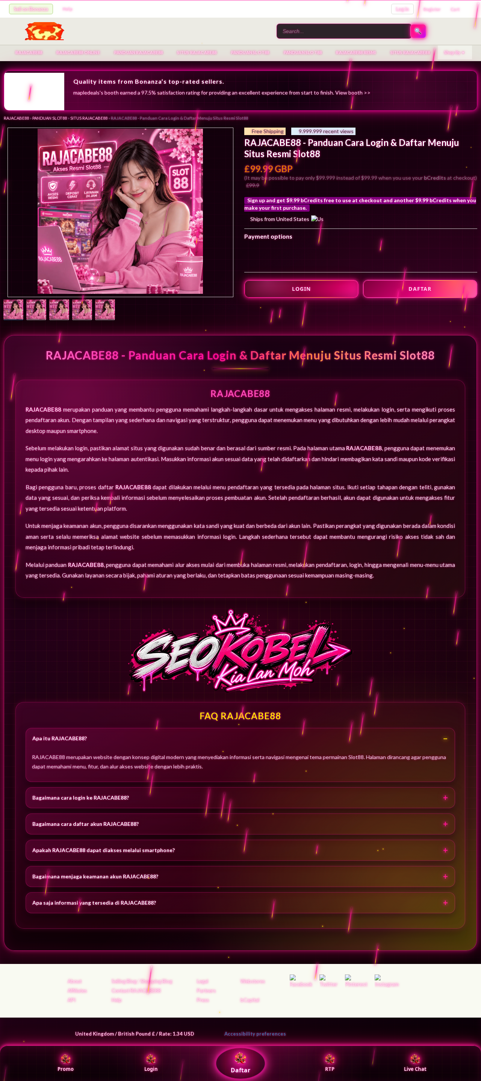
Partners (206, 991)
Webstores (252, 981)
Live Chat (415, 1069)
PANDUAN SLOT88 (250, 52)
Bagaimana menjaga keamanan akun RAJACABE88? (95, 876)
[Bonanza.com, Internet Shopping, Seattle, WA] (363, 1032)
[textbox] (344, 31)
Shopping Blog (156, 981)
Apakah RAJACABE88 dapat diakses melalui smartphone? (103, 850)
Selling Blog (124, 981)
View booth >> (353, 92)
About (75, 981)
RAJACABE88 (28, 52)
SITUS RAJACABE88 (196, 52)
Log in (402, 9)
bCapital (249, 1000)
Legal (202, 981)
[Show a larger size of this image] (13, 310)
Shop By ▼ (455, 52)
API (72, 1000)
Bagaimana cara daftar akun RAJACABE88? (85, 824)
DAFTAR (419, 288)
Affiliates (77, 991)
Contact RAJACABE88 (136, 991)
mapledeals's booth (96, 92)
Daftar (240, 1070)
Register (432, 9)
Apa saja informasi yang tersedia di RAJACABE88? (94, 902)
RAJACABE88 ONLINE (78, 52)
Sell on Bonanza (31, 9)
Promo (65, 1069)
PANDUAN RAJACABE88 (138, 52)
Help (67, 8)
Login (151, 1069)
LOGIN (301, 288)
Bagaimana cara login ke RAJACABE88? (80, 797)
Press (203, 1000)
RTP (329, 1069)
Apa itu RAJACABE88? (59, 738)
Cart (455, 9)
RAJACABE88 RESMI (356, 52)
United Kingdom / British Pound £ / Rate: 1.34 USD (134, 1033)
